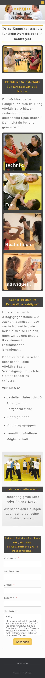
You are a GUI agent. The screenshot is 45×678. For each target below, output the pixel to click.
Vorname (10, 558)
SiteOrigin (27, 673)
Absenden (22, 642)
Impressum (22, 663)
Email (8, 584)
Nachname (11, 571)
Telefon (9, 597)
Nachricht (11, 611)
